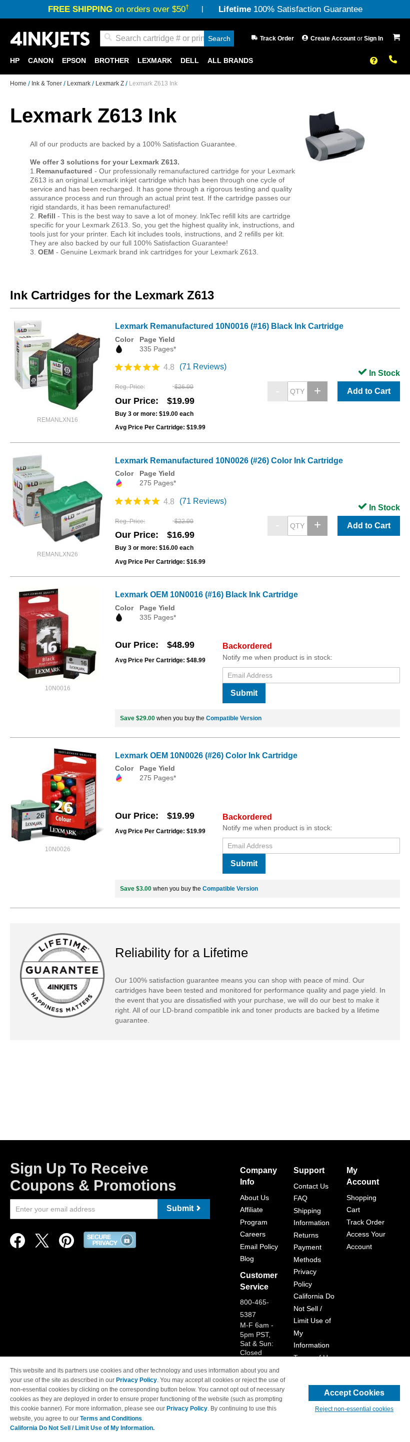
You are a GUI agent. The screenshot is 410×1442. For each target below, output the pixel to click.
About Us (254, 1198)
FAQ (301, 1198)
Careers (253, 1234)
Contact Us (311, 1186)
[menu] (205, 60)
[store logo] (50, 38)
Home (19, 83)
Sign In (373, 38)
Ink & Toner (48, 83)
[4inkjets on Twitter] (42, 1243)
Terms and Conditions (111, 1418)
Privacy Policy (136, 1380)
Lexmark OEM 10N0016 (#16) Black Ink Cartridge (206, 594)
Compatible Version (234, 718)
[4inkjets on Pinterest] (66, 1243)
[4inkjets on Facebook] (17, 1243)
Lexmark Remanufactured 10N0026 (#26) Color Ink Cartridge (229, 460)
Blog (247, 1259)
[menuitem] (15, 60)
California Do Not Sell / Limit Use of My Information (314, 1320)
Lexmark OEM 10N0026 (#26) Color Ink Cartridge (206, 755)
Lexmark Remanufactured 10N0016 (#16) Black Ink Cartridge (229, 326)
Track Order (277, 38)
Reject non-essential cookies (354, 1409)
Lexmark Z (111, 83)
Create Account (333, 38)
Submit (244, 693)
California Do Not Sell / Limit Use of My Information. (82, 1428)
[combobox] (167, 38)
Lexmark (79, 83)
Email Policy (259, 1247)
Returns (306, 1235)
